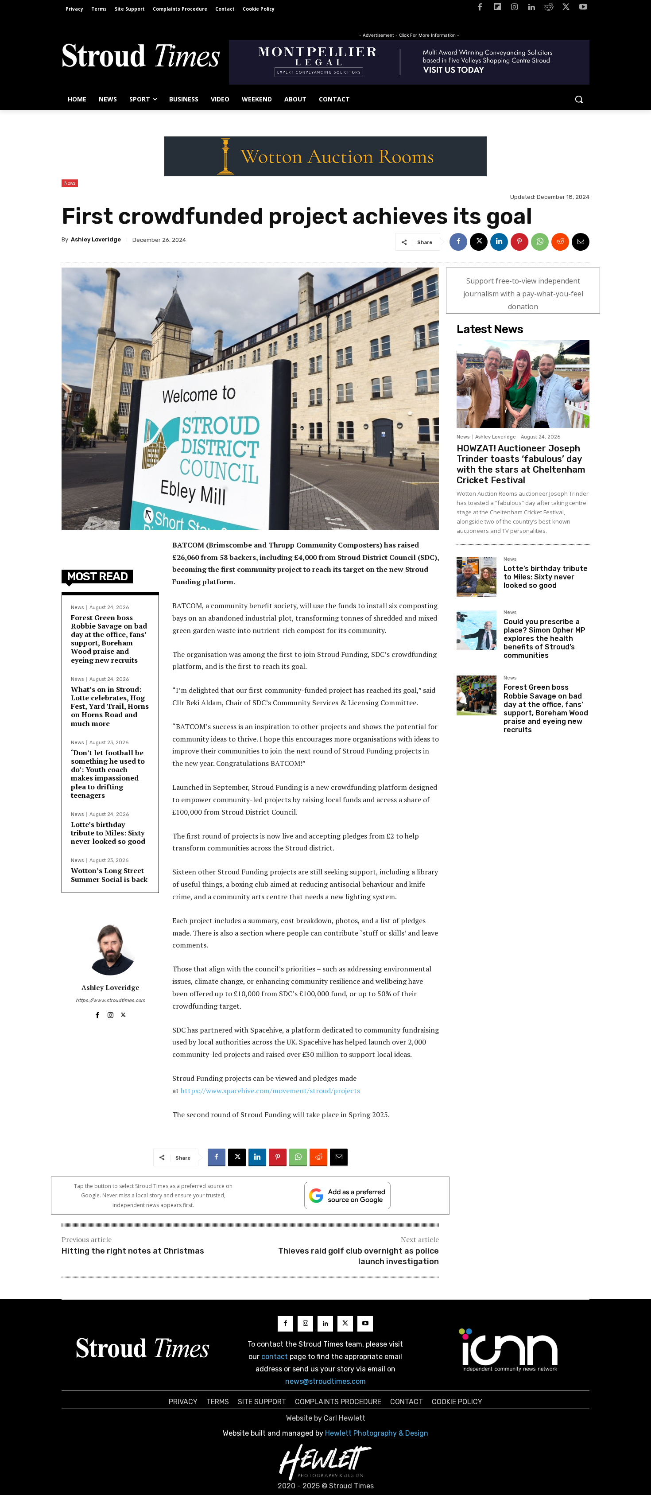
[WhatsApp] (540, 242)
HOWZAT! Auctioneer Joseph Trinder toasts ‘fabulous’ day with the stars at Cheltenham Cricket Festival (521, 464)
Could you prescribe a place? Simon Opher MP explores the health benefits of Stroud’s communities (544, 638)
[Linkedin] (531, 8)
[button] (578, 99)
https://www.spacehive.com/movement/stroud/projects (270, 1090)
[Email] (580, 242)
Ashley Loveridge (96, 239)
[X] (565, 8)
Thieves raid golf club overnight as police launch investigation (358, 1256)
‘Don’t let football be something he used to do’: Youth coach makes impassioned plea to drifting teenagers (108, 774)
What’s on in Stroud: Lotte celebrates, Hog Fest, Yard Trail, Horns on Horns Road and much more (110, 706)
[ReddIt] (560, 242)
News (69, 183)
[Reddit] (548, 8)
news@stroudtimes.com (325, 1381)
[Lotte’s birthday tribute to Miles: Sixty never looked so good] (476, 577)
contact (274, 1356)
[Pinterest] (519, 242)
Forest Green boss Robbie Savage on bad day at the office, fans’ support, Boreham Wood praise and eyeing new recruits (109, 639)
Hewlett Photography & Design (376, 1433)
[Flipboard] (497, 8)
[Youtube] (583, 8)
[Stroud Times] (141, 57)
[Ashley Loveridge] (110, 948)
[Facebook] (479, 8)
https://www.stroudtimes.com (110, 1000)
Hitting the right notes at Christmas (133, 1251)
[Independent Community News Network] (508, 1350)
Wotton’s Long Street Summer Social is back (109, 875)
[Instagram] (514, 8)
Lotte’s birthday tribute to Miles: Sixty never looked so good (108, 832)
